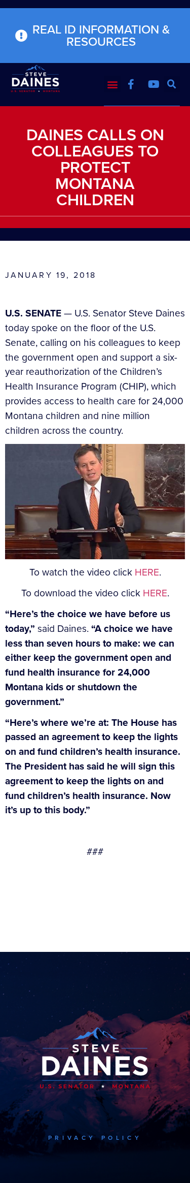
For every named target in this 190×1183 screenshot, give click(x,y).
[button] (112, 84)
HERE (147, 572)
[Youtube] (153, 84)
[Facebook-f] (131, 84)
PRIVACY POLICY (95, 1137)
